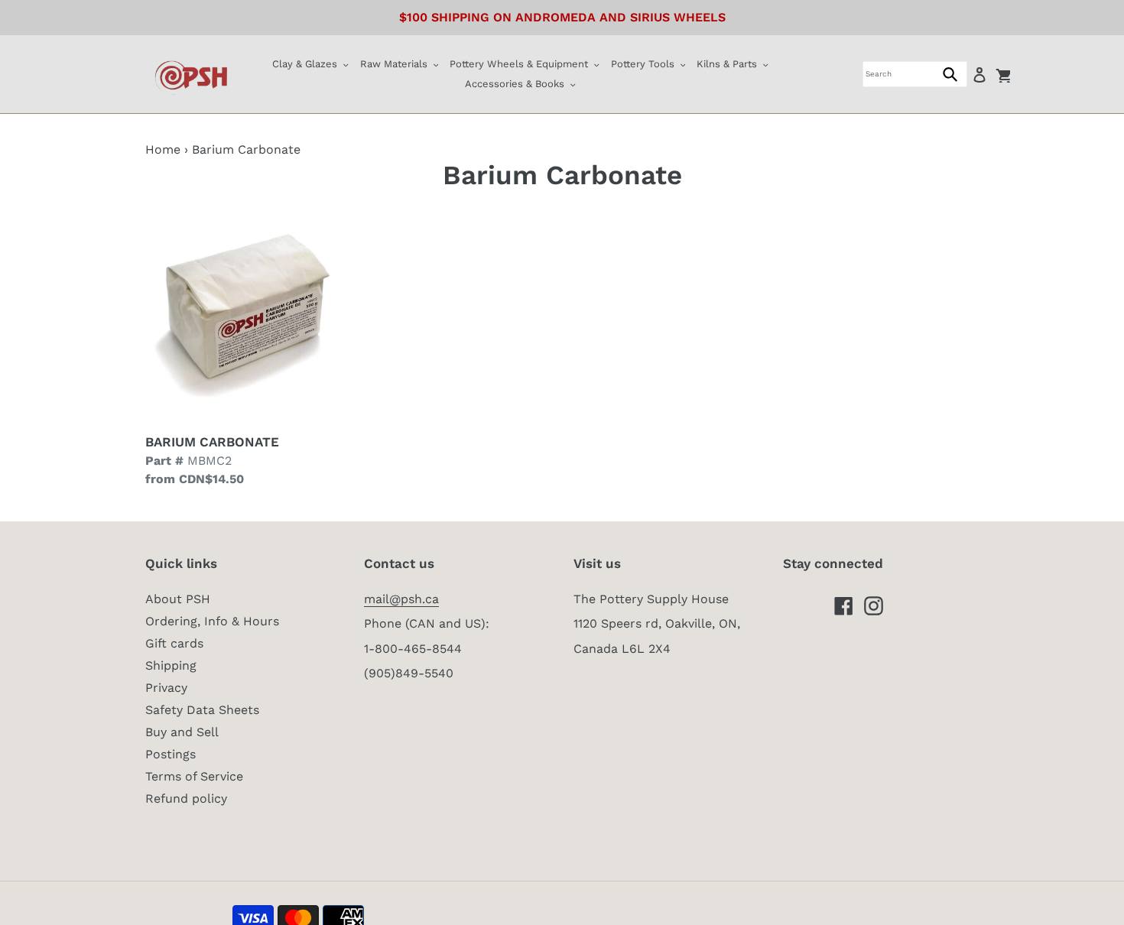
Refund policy (186, 798)
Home (162, 149)
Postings (170, 754)
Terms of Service (194, 776)
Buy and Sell (182, 732)
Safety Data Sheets (202, 710)
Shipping (171, 665)
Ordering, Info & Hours (212, 621)
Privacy (166, 687)
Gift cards (174, 643)
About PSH (177, 599)
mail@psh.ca (401, 599)
